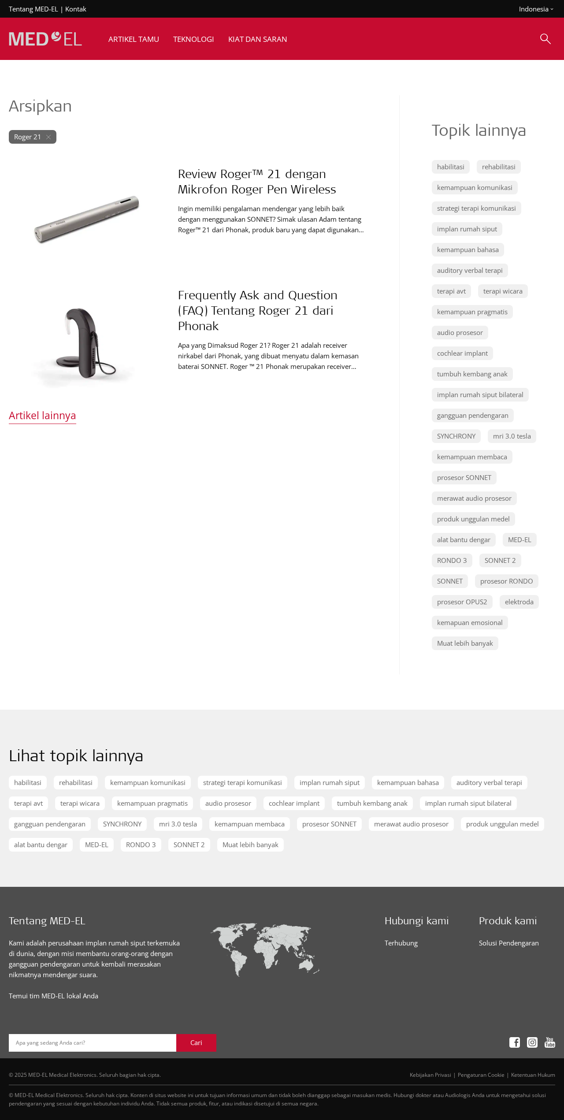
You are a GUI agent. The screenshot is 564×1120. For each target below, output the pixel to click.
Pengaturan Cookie (481, 1074)
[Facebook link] (514, 1043)
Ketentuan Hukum (533, 1074)
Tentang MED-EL (33, 8)
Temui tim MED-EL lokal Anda (53, 995)
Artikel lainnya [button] (42, 415)
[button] (451, 167)
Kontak (75, 8)
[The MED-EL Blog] (45, 39)
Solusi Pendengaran (509, 942)
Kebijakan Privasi (430, 1074)
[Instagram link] (532, 1043)
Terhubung (401, 942)
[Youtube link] (550, 1043)
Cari (196, 1042)
